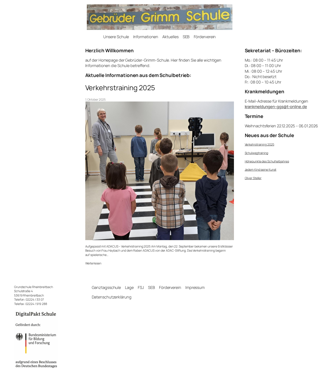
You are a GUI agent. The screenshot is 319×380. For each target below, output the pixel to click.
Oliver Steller (253, 178)
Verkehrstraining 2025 (120, 88)
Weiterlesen (93, 263)
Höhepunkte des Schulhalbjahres (267, 161)
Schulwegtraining (256, 153)
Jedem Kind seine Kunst (260, 169)
